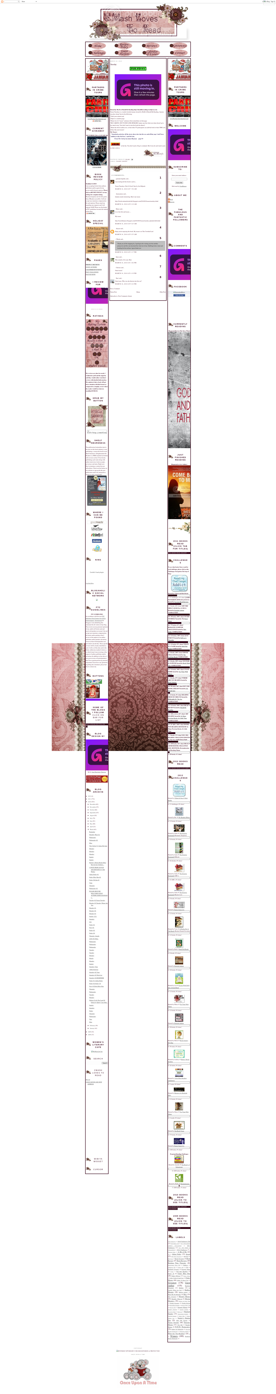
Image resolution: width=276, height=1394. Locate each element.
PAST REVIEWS (90, 274)
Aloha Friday (176, 1254)
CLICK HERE (97, 167)
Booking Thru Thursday (177, 1263)
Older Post (163, 292)
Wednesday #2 (93, 840)
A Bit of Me (182, 1252)
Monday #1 (92, 908)
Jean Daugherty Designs (99, 772)
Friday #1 (92, 925)
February (92, 1025)
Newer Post (113, 292)
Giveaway (172, 1282)
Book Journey (172, 682)
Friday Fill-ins (176, 1276)
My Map (170, 1043)
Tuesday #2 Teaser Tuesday (97, 900)
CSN (187, 1267)
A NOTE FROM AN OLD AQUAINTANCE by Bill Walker (97, 869)
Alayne (118, 228)
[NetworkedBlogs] (179, 292)
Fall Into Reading (182, 1271)
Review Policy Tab (185, 1305)
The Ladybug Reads (177, 656)
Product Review (186, 1303)
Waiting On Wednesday (177, 1329)
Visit (90, 583)
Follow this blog (179, 295)
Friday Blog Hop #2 (95, 877)
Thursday (92, 886)
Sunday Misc (182, 1316)
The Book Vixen (179, 1131)
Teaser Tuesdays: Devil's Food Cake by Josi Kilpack (130, 186)
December (93, 804)
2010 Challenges (172, 1241)
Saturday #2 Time (94, 972)
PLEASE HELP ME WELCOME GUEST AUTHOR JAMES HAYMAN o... (98, 894)
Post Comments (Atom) (125, 296)
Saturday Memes (182, 1307)
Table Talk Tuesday (182, 1320)
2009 (89, 1032)
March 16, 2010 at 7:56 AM (126, 189)
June (91, 821)
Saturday (91, 919)
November (93, 807)
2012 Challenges (182, 1250)
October (92, 810)
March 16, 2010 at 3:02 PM (126, 263)
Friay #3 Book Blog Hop (96, 986)
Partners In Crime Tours (184, 1301)
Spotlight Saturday (172, 1316)
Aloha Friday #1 (94, 874)
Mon (90, 1022)
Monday (91, 849)
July (91, 818)
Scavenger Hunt (172, 1312)
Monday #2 (92, 911)
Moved (88, 1080)
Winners (174, 1336)
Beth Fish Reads (184, 949)
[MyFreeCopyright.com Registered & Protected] (138, 1351)
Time (90, 883)
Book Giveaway (179, 1259)
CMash (118, 239)
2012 (89, 796)
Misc (90, 843)
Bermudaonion (185, 1184)
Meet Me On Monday (174, 1294)
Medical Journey (183, 1292)
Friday (91, 1011)
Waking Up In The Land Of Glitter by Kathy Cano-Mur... (98, 1001)
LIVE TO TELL (93, 939)
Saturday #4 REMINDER (96, 978)
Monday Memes (184, 1296)
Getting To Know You (182, 1280)
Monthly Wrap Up (94, 835)
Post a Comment (115, 289)
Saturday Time (93, 967)
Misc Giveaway (172, 1297)
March (92, 829)
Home (138, 292)
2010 (89, 802)
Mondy (91, 958)
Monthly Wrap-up (177, 1299)
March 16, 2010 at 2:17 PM (126, 252)
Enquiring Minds (185, 1269)
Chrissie (118, 267)
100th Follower (93, 969)
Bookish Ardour (179, 610)
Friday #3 (92, 930)
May (91, 824)
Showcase (179, 1312)
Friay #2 (91, 928)
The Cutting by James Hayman (98, 846)
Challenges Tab (171, 1267)
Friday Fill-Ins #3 (94, 880)
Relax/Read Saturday (175, 1305)
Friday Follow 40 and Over (176, 1278)
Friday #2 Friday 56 (95, 983)
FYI (90, 922)
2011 (89, 799)
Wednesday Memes (184, 1331)
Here (130, 260)
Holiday (181, 1288)
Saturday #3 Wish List (95, 975)
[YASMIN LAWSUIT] (138, 1391)
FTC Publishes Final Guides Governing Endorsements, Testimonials (96, 618)
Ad (168, 1254)
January (92, 1028)
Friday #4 (92, 933)
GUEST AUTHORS (91, 267)
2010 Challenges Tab (184, 1241)
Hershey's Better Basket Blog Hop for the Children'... (97, 864)
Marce (118, 209)
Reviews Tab (173, 1307)
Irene (117, 257)
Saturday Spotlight (172, 1309)
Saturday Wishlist (184, 1309)
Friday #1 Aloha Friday (96, 981)
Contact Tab (180, 1267)
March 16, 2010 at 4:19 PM (126, 273)
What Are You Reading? (176, 1333)
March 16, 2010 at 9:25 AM (126, 224)
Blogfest (186, 1256)
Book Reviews (182, 1261)
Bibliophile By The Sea (175, 699)
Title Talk (179, 1325)
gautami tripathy (121, 179)
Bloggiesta (170, 1259)
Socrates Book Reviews (181, 602)
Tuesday (91, 950)
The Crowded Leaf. (148, 231)
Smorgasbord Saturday (183, 1314)
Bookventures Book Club (174, 1265)
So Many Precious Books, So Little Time (177, 717)
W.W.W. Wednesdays (182, 1327)
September (93, 813)
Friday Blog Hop (184, 1273)
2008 (89, 1035)
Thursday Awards (94, 936)
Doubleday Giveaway (173, 1269)
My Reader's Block (184, 817)
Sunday (91, 857)
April (91, 827)
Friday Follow (186, 1276)
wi (189, 1334)
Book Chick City (179, 910)
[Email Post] (131, 159)
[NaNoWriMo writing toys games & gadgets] (179, 595)
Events (171, 1271)
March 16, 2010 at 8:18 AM (126, 204)
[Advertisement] (94, 1120)
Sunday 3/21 (93, 916)
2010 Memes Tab (175, 1243)
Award (188, 1254)
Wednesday (92, 837)
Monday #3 (92, 914)
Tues (90, 1019)
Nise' (117, 278)
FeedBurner (183, 186)
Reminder (92, 832)
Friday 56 (171, 1274)
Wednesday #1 (93, 888)
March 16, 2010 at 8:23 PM (126, 284)
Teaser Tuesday (121, 161)
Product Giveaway (174, 1303)
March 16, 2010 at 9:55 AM (126, 234)
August (92, 815)
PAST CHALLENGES (92, 272)
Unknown (171, 202)
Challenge (185, 1265)
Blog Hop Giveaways (177, 1256)
